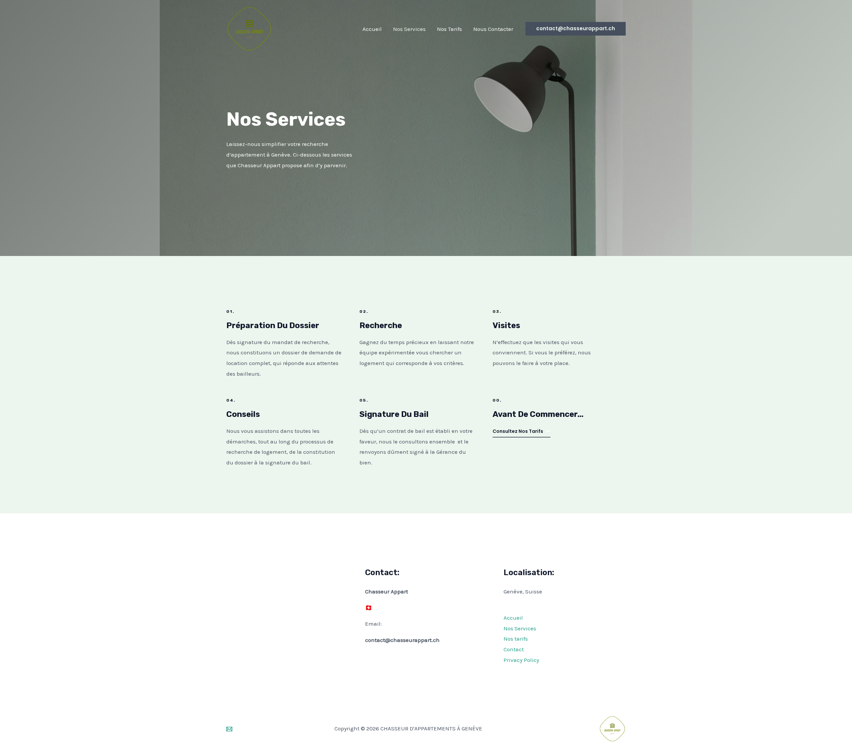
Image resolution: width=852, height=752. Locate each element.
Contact (514, 649)
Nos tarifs (516, 638)
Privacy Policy (521, 660)
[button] (576, 29)
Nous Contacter (493, 29)
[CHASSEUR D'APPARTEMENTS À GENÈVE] (249, 28)
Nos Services (409, 29)
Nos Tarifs (449, 29)
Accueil (372, 29)
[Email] (229, 729)
